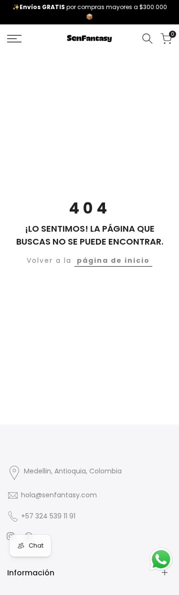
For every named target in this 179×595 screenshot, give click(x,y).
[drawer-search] (147, 38)
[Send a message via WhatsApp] (161, 559)
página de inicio (113, 260)
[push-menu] (14, 38)
